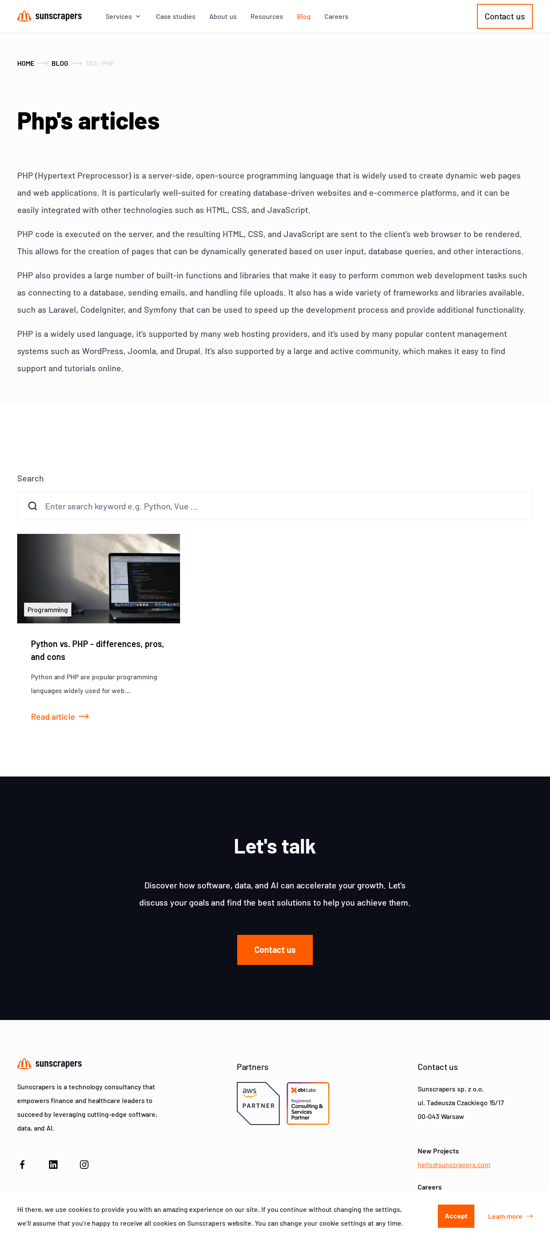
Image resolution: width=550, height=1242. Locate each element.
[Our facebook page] (22, 1163)
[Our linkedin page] (53, 1163)
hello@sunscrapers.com (454, 1164)
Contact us (505, 16)
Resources (267, 16)
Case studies (176, 16)
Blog (304, 16)
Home (25, 63)
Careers (336, 16)
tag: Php (100, 63)
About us (223, 16)
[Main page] (49, 16)
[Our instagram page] (84, 1163)
